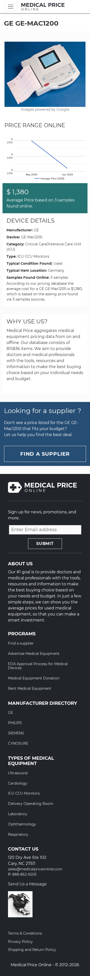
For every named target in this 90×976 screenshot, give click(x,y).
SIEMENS (16, 733)
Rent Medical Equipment (29, 688)
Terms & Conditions (25, 933)
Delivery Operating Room (30, 803)
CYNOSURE (18, 743)
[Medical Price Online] (42, 7)
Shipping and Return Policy (32, 949)
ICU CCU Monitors (33, 256)
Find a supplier (21, 643)
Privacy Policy (20, 941)
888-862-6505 (24, 874)
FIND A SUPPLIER (45, 454)
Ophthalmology (22, 824)
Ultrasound (18, 773)
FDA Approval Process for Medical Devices (38, 666)
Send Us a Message (27, 884)
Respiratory (18, 834)
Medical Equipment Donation (34, 678)
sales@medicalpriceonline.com (35, 869)
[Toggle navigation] (10, 6)
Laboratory (17, 814)
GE (36, 230)
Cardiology (17, 783)
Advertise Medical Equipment (34, 653)
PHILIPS (15, 723)
